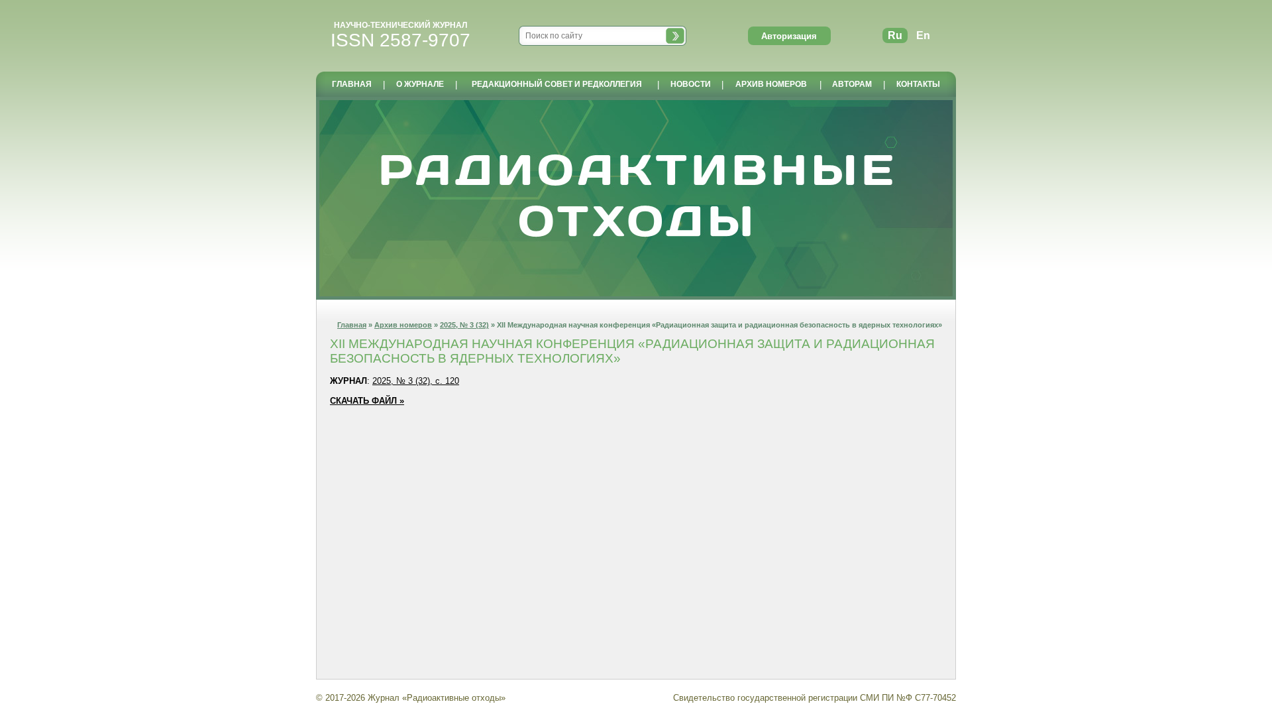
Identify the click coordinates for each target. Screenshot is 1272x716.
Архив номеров (403, 325)
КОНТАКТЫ (918, 84)
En (923, 35)
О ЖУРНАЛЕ (420, 84)
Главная (351, 325)
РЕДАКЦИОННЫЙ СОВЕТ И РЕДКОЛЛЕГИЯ (557, 84)
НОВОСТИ (690, 84)
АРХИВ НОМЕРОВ (771, 84)
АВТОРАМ (852, 84)
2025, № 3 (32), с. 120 (415, 381)
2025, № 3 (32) (464, 325)
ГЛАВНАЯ (352, 84)
